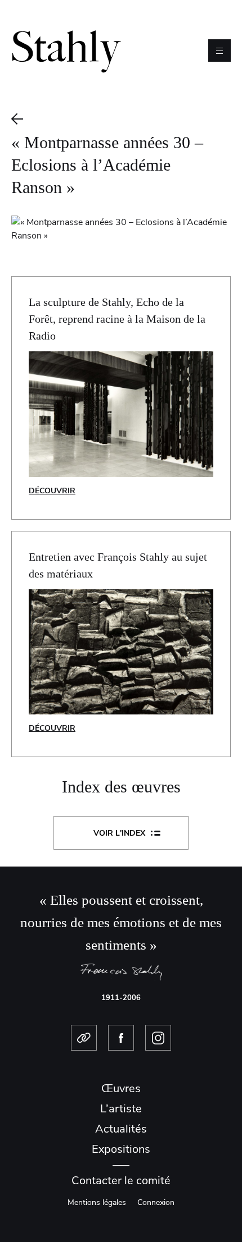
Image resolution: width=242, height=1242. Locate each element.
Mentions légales (97, 1202)
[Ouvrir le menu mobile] (219, 50)
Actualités (121, 1128)
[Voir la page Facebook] (121, 1038)
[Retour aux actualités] (121, 119)
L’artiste (121, 1108)
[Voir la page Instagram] (158, 1038)
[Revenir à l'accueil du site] (66, 50)
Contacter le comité (121, 1180)
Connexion (155, 1202)
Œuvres (121, 1088)
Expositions (121, 1149)
